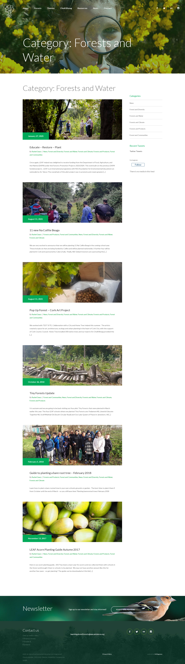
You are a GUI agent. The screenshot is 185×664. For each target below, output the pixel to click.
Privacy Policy (107, 654)
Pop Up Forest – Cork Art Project (50, 310)
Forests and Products (101, 152)
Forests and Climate (85, 152)
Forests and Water (70, 152)
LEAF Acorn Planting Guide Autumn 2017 (55, 549)
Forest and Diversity (55, 152)
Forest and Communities (69, 235)
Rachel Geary (37, 152)
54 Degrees (158, 654)
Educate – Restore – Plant (45, 147)
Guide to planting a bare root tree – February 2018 (60, 473)
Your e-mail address (125, 610)
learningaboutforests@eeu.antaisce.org (87, 634)
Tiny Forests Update (42, 393)
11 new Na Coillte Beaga (44, 230)
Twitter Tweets (136, 151)
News (45, 152)
